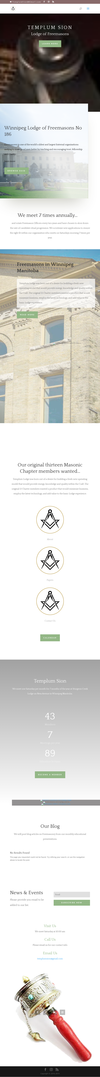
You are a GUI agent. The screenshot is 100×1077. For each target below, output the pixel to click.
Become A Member (50, 775)
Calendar (50, 638)
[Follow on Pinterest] (46, 1012)
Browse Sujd (16, 171)
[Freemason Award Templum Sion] (56, 803)
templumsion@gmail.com (50, 959)
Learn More (50, 44)
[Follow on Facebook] (37, 1012)
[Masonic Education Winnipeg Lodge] (56, 800)
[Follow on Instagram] (62, 1012)
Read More (27, 315)
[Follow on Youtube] (54, 1012)
